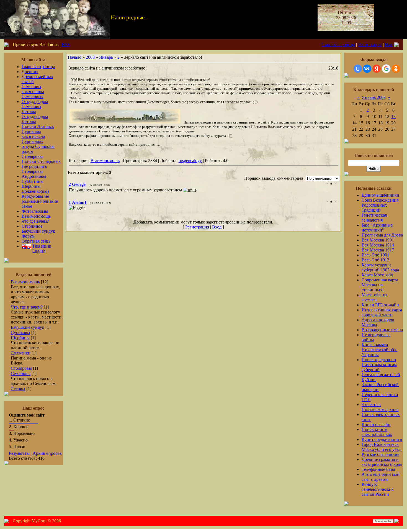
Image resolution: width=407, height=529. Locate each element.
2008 (90, 57)
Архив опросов (47, 453)
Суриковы (31, 131)
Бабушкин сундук (38, 231)
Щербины (31, 186)
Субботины (32, 181)
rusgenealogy (190, 160)
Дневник (30, 71)
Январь (106, 57)
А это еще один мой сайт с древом (381, 477)
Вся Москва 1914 (378, 245)
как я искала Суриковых (33, 139)
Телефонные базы (378, 469)
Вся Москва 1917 (378, 250)
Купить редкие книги (382, 439)
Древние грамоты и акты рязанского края (382, 462)
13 (393, 116)
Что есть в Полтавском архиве (380, 407)
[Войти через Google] (386, 68)
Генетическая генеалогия (374, 217)
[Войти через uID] (358, 69)
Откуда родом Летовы (35, 119)
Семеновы (31, 86)
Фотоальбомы (35, 211)
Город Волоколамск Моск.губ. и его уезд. (381, 447)
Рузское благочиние (380, 454)
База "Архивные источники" (377, 227)
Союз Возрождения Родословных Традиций (380, 205)
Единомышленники (380, 195)
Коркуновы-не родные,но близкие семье (40, 201)
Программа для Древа (382, 235)
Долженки (20, 353)
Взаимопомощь (36, 216)
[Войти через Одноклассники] (396, 69)
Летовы (29, 111)
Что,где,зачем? (35, 221)
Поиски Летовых (38, 126)
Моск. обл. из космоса (374, 297)
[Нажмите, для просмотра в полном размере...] (124, 122)
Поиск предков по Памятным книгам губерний (379, 364)
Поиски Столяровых (41, 161)
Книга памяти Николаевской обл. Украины (379, 349)
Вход (389, 44)
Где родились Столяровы (34, 169)
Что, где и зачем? (27, 307)
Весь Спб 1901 (375, 255)
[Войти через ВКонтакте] (367, 69)
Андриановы (34, 176)
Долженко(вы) (35, 191)
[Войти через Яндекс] (376, 69)
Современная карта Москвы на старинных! (380, 285)
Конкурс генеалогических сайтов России (378, 489)
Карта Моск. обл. (378, 275)
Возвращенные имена (382, 329)
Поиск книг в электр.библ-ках (377, 432)
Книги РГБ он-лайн (380, 304)
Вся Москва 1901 (378, 240)
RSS (65, 44)
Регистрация (370, 44)
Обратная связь (36, 241)
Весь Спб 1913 (375, 260)
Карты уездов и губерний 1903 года (380, 267)
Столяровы (32, 156)
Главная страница (338, 44)
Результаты (19, 453)
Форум (28, 236)
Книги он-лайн (376, 424)
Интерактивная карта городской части (382, 312)
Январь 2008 (374, 97)
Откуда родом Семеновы (35, 104)
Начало (74, 57)
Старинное (32, 226)
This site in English (41, 248)
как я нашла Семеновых (33, 94)
